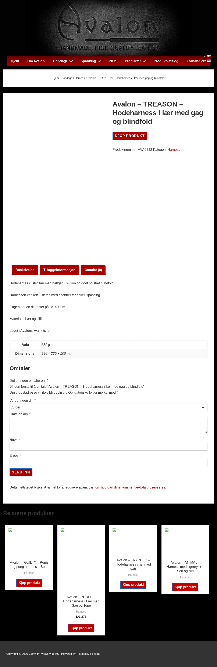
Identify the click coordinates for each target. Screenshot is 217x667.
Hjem (15, 61)
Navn (15, 440)
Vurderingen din (23, 400)
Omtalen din (20, 414)
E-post (15, 455)
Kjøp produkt (130, 136)
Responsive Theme (88, 653)
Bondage (60, 61)
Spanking (88, 61)
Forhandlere (196, 61)
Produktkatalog (166, 61)
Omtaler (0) (93, 270)
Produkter (133, 61)
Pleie (113, 61)
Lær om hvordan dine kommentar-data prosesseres (127, 487)
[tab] (25, 270)
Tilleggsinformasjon (59, 270)
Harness (80, 78)
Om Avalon (36, 61)
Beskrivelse (24, 270)
